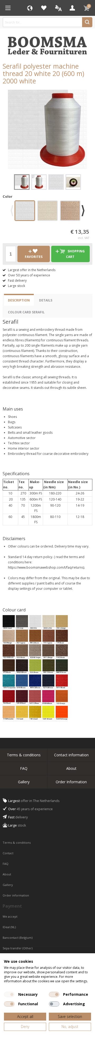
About (71, 768)
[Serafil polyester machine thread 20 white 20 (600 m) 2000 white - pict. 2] (39, 182)
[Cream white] (47, 211)
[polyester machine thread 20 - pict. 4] (73, 182)
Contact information (71, 754)
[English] (58, 8)
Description (19, 300)
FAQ (23, 768)
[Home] (8, 8)
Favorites (44, 8)
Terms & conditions (24, 754)
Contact (8, 853)
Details (45, 300)
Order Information (71, 781)
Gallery (24, 781)
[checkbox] (9, 994)
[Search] (87, 22)
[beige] (70, 211)
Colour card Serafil (26, 312)
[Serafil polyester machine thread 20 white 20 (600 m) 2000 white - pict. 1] (47, 129)
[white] (24, 211)
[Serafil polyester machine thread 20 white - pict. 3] (56, 182)
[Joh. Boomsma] (47, 43)
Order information (16, 895)
